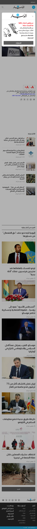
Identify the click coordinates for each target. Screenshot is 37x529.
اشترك (18, 43)
